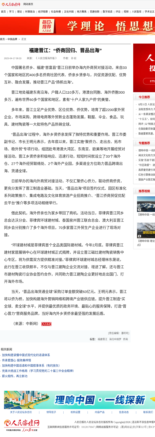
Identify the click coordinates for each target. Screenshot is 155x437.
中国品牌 (12, 39)
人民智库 (136, 11)
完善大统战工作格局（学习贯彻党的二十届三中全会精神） (38, 370)
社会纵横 (56, 11)
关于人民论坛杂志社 (21, 412)
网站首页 (28, 4)
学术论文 (149, 11)
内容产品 (100, 412)
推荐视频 (144, 191)
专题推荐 (144, 143)
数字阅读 (107, 11)
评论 (118, 11)
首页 (3, 11)
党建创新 (94, 11)
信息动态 (124, 412)
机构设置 (75, 412)
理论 (19, 11)
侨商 (125, 339)
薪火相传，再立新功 (14, 376)
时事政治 (30, 11)
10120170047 (88, 427)
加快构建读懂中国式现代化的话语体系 (26, 355)
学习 (11, 11)
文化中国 (69, 11)
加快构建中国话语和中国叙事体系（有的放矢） (31, 365)
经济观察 (43, 11)
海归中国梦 (115, 339)
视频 (126, 11)
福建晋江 (102, 339)
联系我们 (148, 412)
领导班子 (51, 412)
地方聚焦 (82, 11)
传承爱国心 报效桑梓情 (16, 360)
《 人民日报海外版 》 (46, 58)
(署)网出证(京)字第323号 (133, 427)
